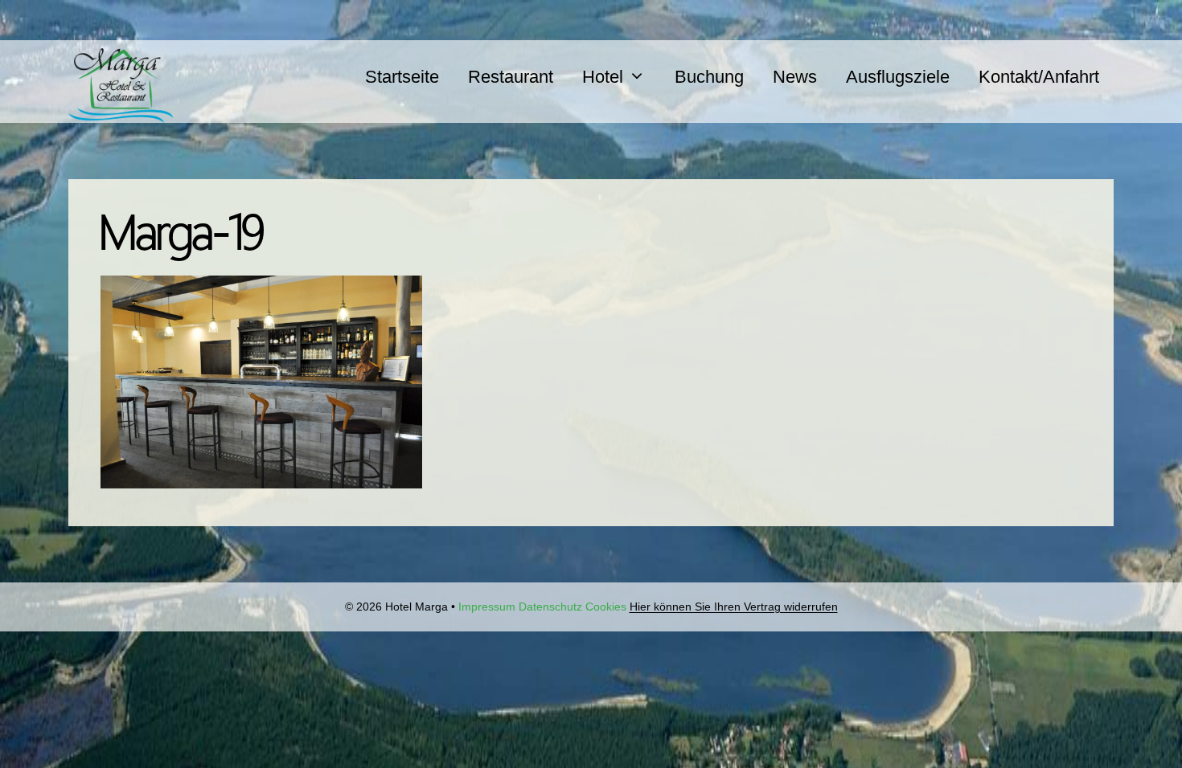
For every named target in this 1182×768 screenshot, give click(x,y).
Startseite (402, 77)
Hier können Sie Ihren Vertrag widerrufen (734, 606)
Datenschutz (550, 606)
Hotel (602, 77)
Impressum (486, 606)
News (795, 77)
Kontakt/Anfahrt (1039, 77)
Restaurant (510, 77)
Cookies (605, 606)
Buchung (709, 77)
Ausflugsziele (898, 77)
